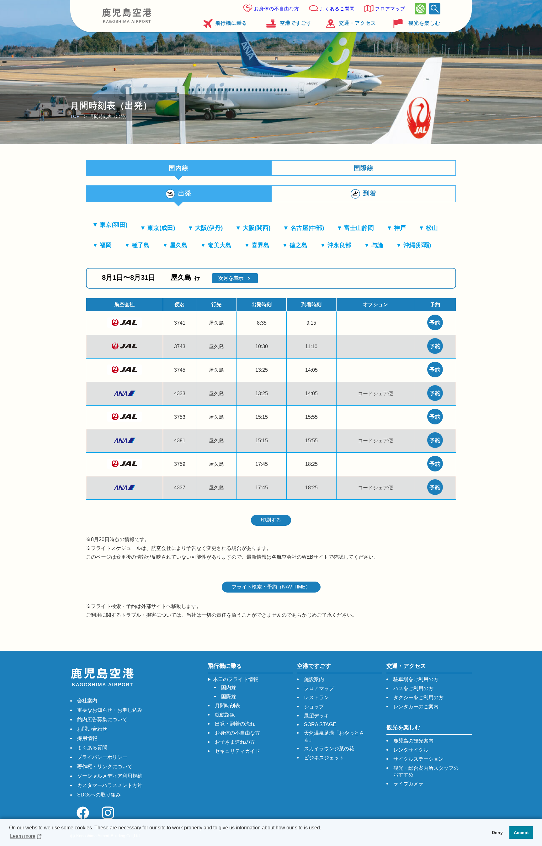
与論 (377, 245)
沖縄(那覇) (417, 245)
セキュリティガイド (237, 751)
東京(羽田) (113, 224)
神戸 (400, 228)
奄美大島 (219, 245)
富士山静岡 (359, 228)
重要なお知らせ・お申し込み (109, 710)
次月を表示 (230, 278)
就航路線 (225, 714)
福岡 (106, 245)
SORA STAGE (320, 724)
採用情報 (87, 738)
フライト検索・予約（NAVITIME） (271, 586)
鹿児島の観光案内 (413, 740)
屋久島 (179, 245)
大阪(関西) (256, 228)
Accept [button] (521, 832)
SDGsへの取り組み (99, 794)
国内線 (228, 687)
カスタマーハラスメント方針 (109, 785)
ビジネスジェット (324, 757)
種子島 (141, 245)
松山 (432, 228)
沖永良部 (339, 245)
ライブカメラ (408, 783)
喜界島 (260, 245)
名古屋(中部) (307, 228)
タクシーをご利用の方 (418, 697)
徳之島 (298, 245)
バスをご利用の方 (413, 688)
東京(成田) (161, 228)
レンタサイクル (410, 750)
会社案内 (87, 700)
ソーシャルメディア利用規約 (109, 776)
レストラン (316, 697)
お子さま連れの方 (235, 742)
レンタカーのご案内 (415, 706)
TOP (74, 116)
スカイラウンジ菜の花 (329, 748)
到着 (369, 193)
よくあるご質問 (337, 8)
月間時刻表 (227, 705)
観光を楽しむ (424, 23)
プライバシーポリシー (102, 757)
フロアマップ (390, 8)
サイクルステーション (418, 759)
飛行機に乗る (231, 23)
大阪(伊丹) (209, 228)
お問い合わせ (92, 729)
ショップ (314, 706)
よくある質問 (92, 747)
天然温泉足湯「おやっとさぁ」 (334, 736)
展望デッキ (316, 715)
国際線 (364, 167)
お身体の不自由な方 (276, 8)
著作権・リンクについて (104, 766)
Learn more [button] (22, 836)
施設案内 (314, 679)
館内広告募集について (102, 719)
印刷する (271, 520)
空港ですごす (295, 23)
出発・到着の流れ (235, 723)
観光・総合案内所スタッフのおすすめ (426, 771)
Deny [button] (497, 832)
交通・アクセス (357, 23)
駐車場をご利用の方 (415, 679)
